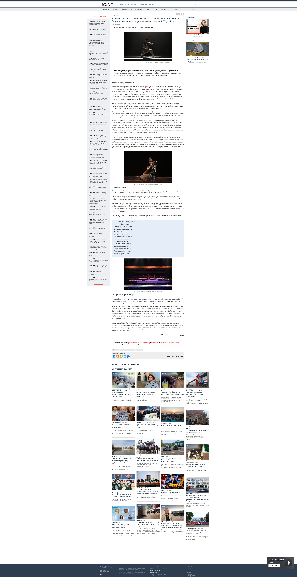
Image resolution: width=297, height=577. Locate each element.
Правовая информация (190, 570)
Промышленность (127, 9)
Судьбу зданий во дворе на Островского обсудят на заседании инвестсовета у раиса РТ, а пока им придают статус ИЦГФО (196, 434)
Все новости (103, 16)
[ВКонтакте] (178, 14)
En (195, 4)
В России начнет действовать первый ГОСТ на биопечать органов (98, 63)
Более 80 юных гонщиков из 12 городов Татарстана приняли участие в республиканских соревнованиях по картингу (172, 463)
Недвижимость (139, 9)
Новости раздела (98, 284)
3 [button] (199, 35)
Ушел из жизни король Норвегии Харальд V (96, 58)
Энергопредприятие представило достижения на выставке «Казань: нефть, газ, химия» (148, 428)
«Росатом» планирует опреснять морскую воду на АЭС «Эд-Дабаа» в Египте (98, 143)
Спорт (183, 9)
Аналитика (106, 9)
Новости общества (98, 15)
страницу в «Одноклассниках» (170, 342)
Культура (131, 350)
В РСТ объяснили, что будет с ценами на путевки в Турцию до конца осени (98, 29)
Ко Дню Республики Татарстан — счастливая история (146, 395)
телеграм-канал (132, 342)
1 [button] (194, 35)
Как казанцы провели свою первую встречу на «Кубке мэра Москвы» (122, 496)
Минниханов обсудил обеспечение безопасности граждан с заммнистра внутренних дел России (98, 43)
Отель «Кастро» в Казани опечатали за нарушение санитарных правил (98, 247)
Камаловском (127, 191)
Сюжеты (152, 4)
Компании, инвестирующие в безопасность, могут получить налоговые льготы (98, 228)
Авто (148, 9)
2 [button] (196, 35)
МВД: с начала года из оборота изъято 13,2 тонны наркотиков (98, 130)
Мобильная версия (155, 570)
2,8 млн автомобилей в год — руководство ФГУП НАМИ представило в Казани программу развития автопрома (148, 494)
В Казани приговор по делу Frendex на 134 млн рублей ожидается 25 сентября (98, 162)
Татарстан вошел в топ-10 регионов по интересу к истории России (97, 214)
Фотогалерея (132, 4)
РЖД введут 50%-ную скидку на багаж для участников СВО (98, 124)
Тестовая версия (154, 572)
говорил (146, 86)
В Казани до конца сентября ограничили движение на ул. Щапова (98, 187)
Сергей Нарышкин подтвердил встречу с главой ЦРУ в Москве (98, 194)
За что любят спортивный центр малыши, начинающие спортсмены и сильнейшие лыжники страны (197, 534)
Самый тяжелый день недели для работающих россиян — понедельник (98, 114)
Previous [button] (187, 26)
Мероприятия (174, 9)
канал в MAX (155, 342)
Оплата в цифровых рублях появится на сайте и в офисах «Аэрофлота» (97, 241)
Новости (123, 4)
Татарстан (139, 350)
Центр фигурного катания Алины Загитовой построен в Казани (98, 273)
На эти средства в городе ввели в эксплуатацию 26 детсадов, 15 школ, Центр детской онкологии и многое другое (123, 463)
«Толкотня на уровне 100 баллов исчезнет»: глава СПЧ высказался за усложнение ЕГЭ (98, 181)
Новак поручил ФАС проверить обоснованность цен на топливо (98, 149)
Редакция (189, 566)
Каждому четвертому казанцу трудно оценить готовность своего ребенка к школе (98, 53)
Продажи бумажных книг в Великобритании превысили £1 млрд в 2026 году (98, 260)
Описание (189, 572)
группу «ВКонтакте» (144, 342)
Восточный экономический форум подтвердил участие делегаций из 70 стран (98, 108)
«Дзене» (150, 344)
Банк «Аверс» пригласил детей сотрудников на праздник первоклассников (98, 156)
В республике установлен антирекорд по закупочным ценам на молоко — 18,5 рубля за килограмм (197, 467)
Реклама (189, 568)
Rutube (145, 344)
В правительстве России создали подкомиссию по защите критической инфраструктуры (97, 201)
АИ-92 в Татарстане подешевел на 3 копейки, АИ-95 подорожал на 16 (97, 137)
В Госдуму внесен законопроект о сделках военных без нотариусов (98, 69)
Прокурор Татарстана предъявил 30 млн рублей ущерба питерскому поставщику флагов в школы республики (172, 528)
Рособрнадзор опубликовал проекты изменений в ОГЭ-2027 (98, 235)
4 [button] (201, 35)
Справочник (143, 4)
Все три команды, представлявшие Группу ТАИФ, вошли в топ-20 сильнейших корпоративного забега (148, 461)
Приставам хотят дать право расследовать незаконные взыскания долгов (98, 82)
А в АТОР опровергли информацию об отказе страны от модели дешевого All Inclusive (172, 429)
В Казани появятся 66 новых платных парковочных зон (98, 98)
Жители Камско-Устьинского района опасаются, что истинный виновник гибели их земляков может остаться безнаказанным (172, 396)
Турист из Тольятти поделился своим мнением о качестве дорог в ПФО (97, 208)
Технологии (164, 9)
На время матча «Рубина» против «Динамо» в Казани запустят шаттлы (98, 36)
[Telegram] (125, 356)
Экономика (115, 9)
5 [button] (202, 57)
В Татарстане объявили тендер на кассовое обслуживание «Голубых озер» (98, 279)
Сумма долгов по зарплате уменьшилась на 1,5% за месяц (98, 254)
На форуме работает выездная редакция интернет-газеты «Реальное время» (123, 395)
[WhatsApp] (121, 356)
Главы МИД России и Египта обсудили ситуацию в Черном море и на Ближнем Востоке (98, 221)
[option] (197, 26)
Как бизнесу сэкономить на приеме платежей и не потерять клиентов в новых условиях (197, 501)
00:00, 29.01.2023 (116, 24)
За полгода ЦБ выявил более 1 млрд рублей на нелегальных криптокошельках (98, 168)
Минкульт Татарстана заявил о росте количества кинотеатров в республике (98, 175)
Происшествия (116, 422)
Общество (191, 9)
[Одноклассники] (182, 14)
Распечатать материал (177, 356)
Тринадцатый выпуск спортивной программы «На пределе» (172, 496)
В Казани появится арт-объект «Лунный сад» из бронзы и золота (98, 266)
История (123, 350)
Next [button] (208, 26)
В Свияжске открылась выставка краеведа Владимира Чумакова (98, 76)
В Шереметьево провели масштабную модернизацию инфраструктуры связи (97, 23)
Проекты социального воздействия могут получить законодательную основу (98, 93)
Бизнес (155, 9)
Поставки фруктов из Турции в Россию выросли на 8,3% (98, 87)
